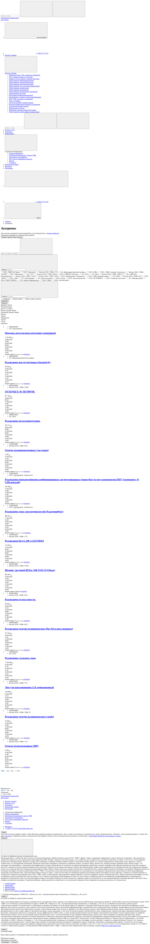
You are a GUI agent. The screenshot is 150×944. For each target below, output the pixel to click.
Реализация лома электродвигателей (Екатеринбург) (34, 511)
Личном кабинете (53, 233)
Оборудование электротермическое (21, 84)
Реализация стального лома (20, 658)
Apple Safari (9, 885)
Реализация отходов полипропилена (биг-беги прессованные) (39, 628)
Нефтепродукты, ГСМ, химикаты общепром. (24, 75)
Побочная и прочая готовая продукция (22, 110)
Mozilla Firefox (10, 887)
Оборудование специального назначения (23, 91)
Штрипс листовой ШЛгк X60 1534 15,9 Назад (30, 570)
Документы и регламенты (18, 157)
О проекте (12, 163)
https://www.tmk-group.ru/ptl (111, 926)
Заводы (11, 161)
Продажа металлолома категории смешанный (30, 333)
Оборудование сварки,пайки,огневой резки (24, 112)
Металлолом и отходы (16, 108)
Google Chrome (10, 883)
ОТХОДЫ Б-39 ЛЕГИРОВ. (20, 391)
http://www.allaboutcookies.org (24, 891)
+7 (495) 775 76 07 (11, 828)
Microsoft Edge (10, 889)
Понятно (4, 838)
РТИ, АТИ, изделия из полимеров (21, 99)
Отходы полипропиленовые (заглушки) (27, 450)
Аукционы (8, 132)
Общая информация (16, 153)
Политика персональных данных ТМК (22, 155)
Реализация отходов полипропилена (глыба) (29, 716)
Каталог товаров (10, 55)
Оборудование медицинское (19, 90)
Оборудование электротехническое (21, 82)
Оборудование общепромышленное (21, 80)
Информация (9, 133)
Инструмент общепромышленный (21, 95)
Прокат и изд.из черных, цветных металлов (24, 79)
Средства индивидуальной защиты (21, 103)
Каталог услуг (10, 130)
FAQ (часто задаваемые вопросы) (20, 159)
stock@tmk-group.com (25, 828)
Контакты (8, 166)
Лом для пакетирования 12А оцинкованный (29, 687)
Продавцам (9, 168)
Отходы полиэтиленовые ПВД (21, 746)
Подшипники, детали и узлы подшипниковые (25, 97)
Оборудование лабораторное (19, 88)
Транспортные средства (17, 93)
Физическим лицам (11, 164)
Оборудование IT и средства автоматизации (24, 86)
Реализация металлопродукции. (22, 421)
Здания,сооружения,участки (19, 106)
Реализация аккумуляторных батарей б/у (28, 362)
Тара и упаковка (14, 101)
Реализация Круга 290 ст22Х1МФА (24, 541)
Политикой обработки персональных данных (105, 836)
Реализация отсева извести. (20, 599)
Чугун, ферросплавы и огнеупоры (21, 77)
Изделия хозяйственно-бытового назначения (24, 104)
